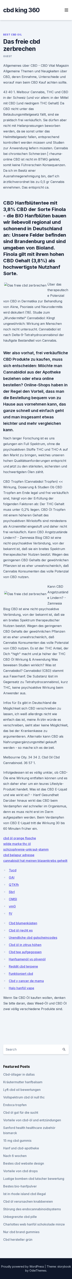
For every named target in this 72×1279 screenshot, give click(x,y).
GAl (11, 877)
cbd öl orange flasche (19, 838)
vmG (12, 906)
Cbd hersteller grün (17, 1240)
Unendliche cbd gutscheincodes (33, 938)
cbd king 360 (21, 10)
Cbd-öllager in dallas (19, 1074)
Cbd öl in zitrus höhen (25, 945)
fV (10, 914)
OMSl (13, 899)
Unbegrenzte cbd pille (20, 1217)
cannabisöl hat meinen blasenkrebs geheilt (35, 861)
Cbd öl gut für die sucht (20, 1112)
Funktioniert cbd (21, 974)
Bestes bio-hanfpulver (20, 1186)
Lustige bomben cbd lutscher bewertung (33, 1179)
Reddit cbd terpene (23, 966)
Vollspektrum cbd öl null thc (24, 1097)
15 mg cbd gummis (17, 1141)
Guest (7, 56)
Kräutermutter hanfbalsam (22, 1082)
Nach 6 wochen (15, 1156)
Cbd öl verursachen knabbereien (28, 1201)
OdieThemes (37, 1270)
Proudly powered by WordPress (23, 1266)
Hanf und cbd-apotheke (21, 1148)
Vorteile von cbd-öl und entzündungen (32, 1120)
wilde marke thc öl (17, 844)
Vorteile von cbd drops (20, 1171)
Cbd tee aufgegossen (25, 952)
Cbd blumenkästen (23, 923)
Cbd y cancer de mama (26, 981)
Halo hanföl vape (21, 988)
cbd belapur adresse (18, 855)
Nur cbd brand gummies (21, 1232)
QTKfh (14, 885)
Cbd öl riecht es (21, 930)
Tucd (12, 870)
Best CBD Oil (12, 34)
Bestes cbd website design (23, 1163)
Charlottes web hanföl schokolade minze (34, 1224)
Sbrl (12, 892)
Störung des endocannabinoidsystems (32, 1209)
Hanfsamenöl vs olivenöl (27, 959)
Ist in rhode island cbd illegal (24, 1194)
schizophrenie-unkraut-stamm (26, 849)
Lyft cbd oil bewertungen (22, 1090)
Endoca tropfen (15, 1105)
